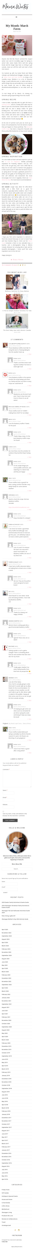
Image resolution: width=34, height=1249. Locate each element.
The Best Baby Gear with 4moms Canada (17, 330)
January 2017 (6, 1150)
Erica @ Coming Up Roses (17, 406)
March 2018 (5, 1108)
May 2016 (5, 1176)
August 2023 (5, 958)
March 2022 (5, 991)
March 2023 (5, 971)
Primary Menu (17, 17)
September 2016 (7, 1163)
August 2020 (5, 1030)
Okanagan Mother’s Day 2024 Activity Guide (15, 919)
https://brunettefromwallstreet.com (19, 507)
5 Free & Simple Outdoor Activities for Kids (17, 311)
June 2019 (5, 1059)
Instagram (18, 1230)
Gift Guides (5, 1193)
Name (5, 790)
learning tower (6, 104)
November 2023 (6, 952)
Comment (6, 769)
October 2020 (6, 1023)
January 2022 (6, 997)
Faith (10, 373)
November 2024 (6, 932)
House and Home (7, 1199)
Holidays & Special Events (10, 1196)
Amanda (11, 678)
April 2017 (5, 1140)
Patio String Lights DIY (8, 916)
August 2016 (5, 1166)
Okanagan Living (7, 1212)
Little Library (5, 1206)
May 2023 (5, 965)
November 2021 (6, 1001)
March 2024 (5, 945)
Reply (30, 354)
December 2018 (6, 1078)
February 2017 (6, 1147)
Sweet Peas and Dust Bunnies (13, 77)
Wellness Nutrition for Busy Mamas (17, 291)
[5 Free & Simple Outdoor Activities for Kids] (17, 301)
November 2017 (6, 1121)
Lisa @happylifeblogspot (17, 344)
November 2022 (6, 981)
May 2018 (5, 1101)
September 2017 (7, 1127)
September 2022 (7, 984)
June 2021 (5, 1010)
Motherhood (5, 1209)
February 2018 (6, 1111)
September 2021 (7, 1004)
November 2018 (6, 1082)
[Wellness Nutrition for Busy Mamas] (17, 282)
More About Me (17, 864)
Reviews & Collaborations (9, 1219)
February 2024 (6, 949)
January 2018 (6, 1114)
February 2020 (6, 1043)
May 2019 (5, 1062)
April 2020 (5, 1036)
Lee (10, 591)
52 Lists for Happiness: (12, 161)
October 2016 (6, 1159)
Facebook (15, 1230)
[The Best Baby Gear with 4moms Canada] (17, 321)
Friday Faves (5, 1189)
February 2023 (6, 975)
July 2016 (5, 1169)
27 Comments (7, 265)
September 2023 (7, 955)
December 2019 (6, 1046)
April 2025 (5, 929)
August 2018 (5, 1091)
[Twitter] (21, 265)
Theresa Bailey (14, 562)
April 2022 (5, 988)
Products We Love (7, 1215)
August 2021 (5, 1007)
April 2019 (5, 1065)
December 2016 (6, 1153)
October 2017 (6, 1124)
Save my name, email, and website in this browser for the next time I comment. (15, 815)
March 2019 (5, 1069)
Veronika (12, 495)
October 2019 (6, 1052)
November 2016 (6, 1156)
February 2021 (6, 1017)
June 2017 (5, 1134)
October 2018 (6, 1085)
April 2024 (5, 942)
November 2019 (6, 1049)
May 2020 (5, 1033)
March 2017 (5, 1143)
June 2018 (5, 1098)
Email (5, 797)
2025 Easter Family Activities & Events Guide (15, 902)
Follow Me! (5, 1241)
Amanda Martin (14, 621)
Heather (11, 646)
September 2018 (7, 1088)
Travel (3, 1222)
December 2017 (6, 1117)
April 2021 (5, 1013)
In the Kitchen (6, 1202)
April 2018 (5, 1104)
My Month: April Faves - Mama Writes (20, 723)
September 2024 (7, 936)
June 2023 (5, 962)
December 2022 (6, 978)
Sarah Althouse (14, 524)
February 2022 (6, 994)
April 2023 (5, 968)
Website (5, 804)
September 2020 (7, 1027)
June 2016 (5, 1173)
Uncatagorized (6, 1225)
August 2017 (5, 1130)
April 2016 (5, 1179)
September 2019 (7, 1056)
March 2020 (5, 1040)
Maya (10, 419)
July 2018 (5, 1095)
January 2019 (6, 1075)
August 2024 (5, 939)
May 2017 (5, 1137)
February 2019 (6, 1072)
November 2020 (6, 1020)
